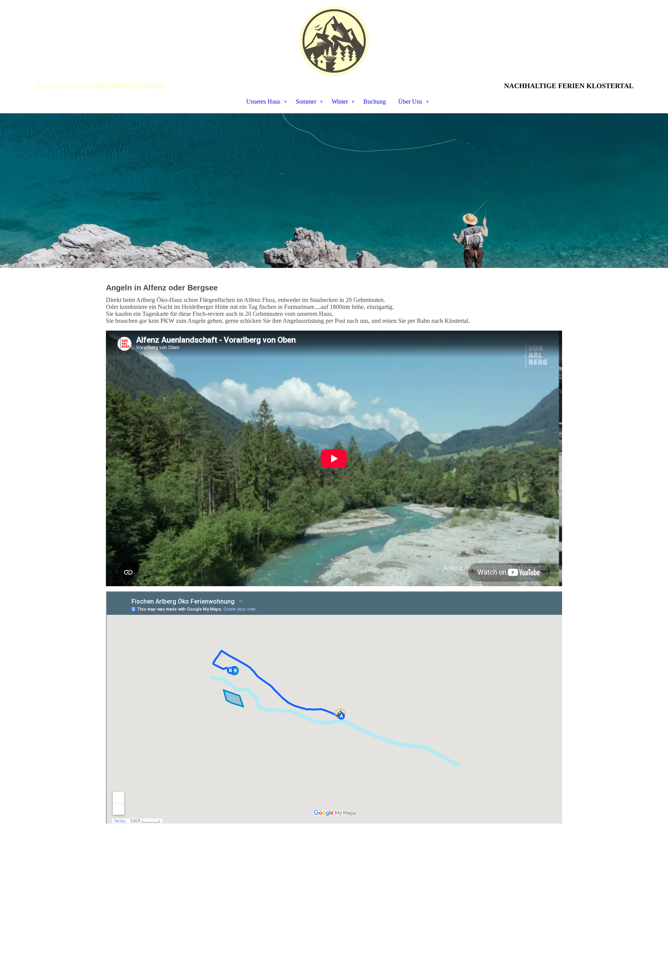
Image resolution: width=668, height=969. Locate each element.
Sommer (306, 101)
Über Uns (410, 101)
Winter (340, 101)
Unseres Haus (263, 101)
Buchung (374, 101)
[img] (334, 41)
